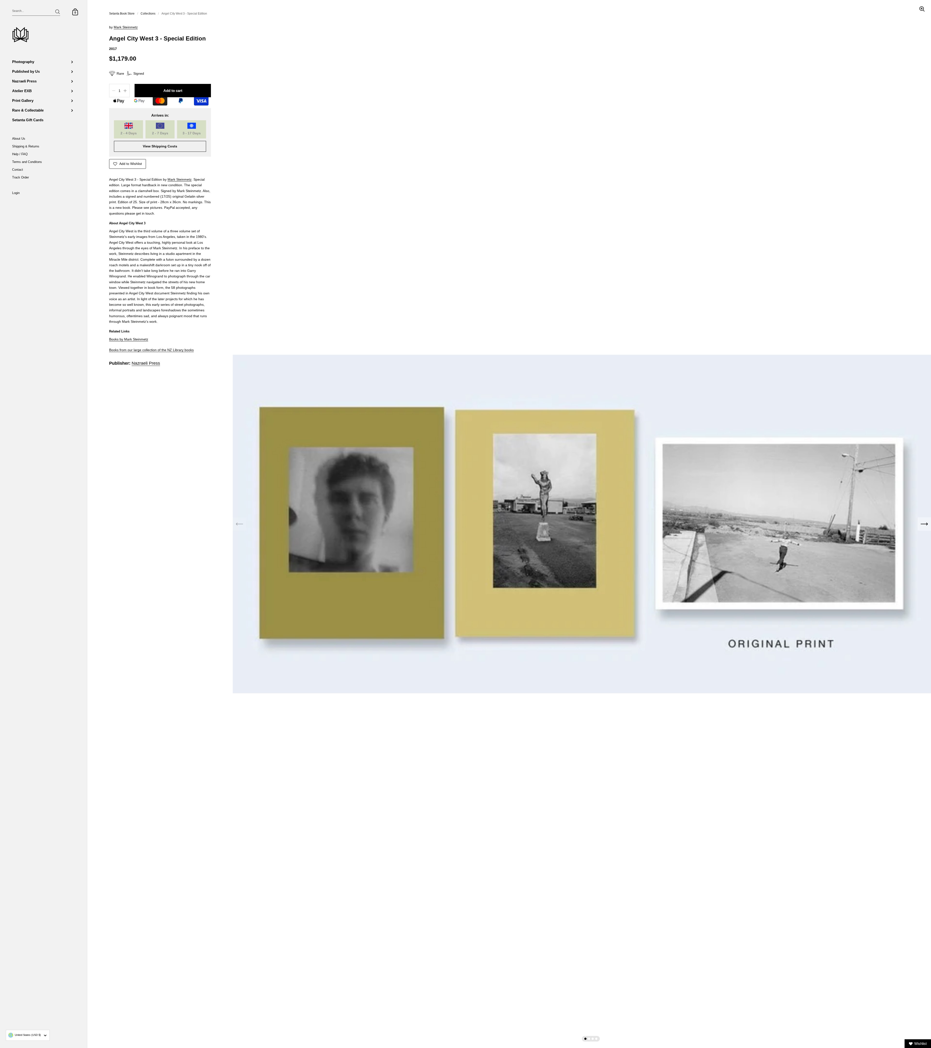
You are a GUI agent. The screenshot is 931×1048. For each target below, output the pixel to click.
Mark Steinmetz (126, 27)
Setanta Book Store (122, 13)
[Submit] (57, 11)
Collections (148, 13)
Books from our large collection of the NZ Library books (151, 350)
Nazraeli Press (146, 363)
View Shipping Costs (160, 146)
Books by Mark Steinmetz (128, 339)
